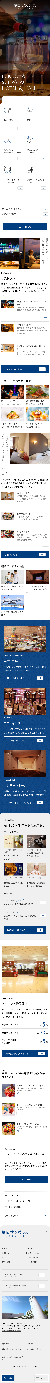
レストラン (6, 1253)
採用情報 (30, 1343)
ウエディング (30, 1248)
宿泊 (4, 1257)
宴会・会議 (6, 1262)
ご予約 (9, 1378)
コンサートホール (32, 1253)
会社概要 (5, 1343)
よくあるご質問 (31, 1262)
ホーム (4, 1248)
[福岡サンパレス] (25, 6)
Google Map (38, 1325)
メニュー (43, 1378)
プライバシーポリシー (35, 1349)
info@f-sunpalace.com (11, 1330)
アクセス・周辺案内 (33, 1257)
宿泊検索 (26, 226)
